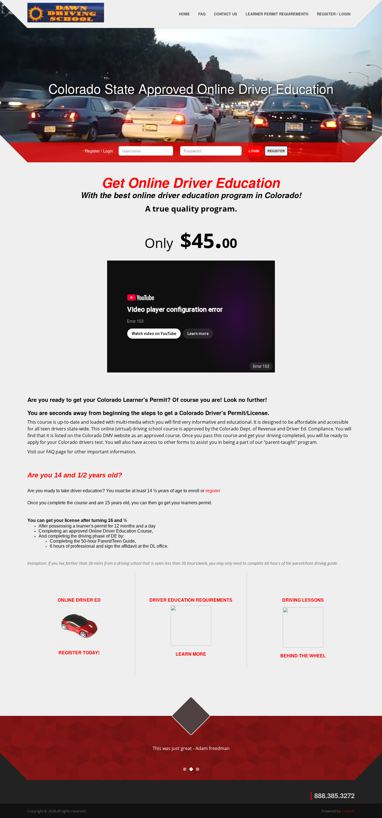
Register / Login (333, 14)
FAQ (202, 14)
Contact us (225, 14)
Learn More (191, 654)
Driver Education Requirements (190, 600)
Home (184, 14)
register (213, 490)
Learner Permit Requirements (277, 14)
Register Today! (79, 652)
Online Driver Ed (79, 600)
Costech (348, 811)
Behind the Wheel (303, 655)
